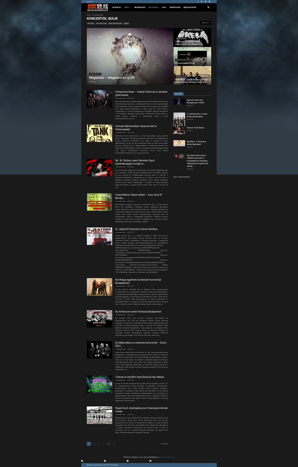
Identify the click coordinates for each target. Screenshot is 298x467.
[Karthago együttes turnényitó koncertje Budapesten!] (99, 287)
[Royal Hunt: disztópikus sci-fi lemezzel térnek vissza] (99, 415)
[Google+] (201, 1)
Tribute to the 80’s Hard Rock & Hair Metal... (140, 377)
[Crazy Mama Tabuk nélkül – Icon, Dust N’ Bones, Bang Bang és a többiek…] (99, 202)
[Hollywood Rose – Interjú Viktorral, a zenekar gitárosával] (99, 99)
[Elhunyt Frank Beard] (179, 130)
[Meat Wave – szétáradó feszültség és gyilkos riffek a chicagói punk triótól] (192, 75)
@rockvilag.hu (166, 457)
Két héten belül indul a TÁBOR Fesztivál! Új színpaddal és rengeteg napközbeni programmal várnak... (197, 160)
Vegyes (126, 23)
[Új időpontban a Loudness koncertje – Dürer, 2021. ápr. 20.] (99, 350)
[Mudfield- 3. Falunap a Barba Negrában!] (179, 143)
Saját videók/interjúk (115, 23)
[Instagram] (205, 1)
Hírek (126, 7)
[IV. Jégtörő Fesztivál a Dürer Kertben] (99, 236)
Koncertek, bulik (101, 23)
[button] (208, 7)
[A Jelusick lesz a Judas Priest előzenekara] (179, 120)
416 (108, 444)
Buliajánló (154, 7)
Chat (164, 7)
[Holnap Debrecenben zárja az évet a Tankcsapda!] (99, 133)
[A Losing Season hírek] (192, 56)
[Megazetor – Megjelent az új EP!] (130, 56)
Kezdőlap (116, 7)
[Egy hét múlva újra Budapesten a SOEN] (179, 102)
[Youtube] (209, 1)
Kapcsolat (90, 1)
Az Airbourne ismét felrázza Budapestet (138, 311)
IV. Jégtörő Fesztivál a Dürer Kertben (136, 229)
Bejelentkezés (190, 7)
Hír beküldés (139, 7)
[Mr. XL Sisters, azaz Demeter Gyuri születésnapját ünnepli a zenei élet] (99, 167)
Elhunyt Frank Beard (195, 127)
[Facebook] (198, 1)
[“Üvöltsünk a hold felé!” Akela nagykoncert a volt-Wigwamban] (192, 37)
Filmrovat (91, 23)
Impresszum (175, 7)
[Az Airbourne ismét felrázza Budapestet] (99, 318)
